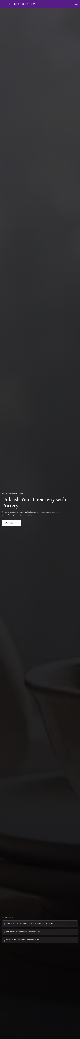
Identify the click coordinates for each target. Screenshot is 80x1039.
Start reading (10, 523)
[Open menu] (76, 4)
